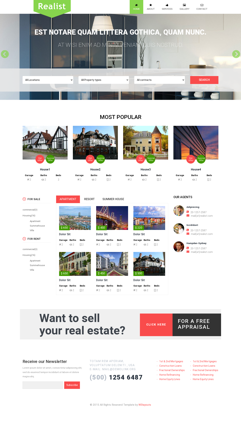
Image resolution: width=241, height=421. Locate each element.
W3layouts (144, 404)
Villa (32, 230)
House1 (45, 169)
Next (235, 54)
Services (167, 8)
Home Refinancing (169, 374)
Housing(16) (29, 215)
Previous (5, 54)
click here (156, 324)
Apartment (35, 221)
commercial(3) (30, 209)
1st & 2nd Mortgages (171, 361)
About (151, 8)
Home (136, 8)
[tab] (68, 199)
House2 (95, 169)
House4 (196, 169)
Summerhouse (37, 225)
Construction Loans (170, 365)
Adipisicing (192, 207)
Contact (201, 8)
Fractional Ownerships (172, 370)
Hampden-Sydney (196, 243)
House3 (146, 169)
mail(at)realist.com (202, 215)
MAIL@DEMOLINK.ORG (119, 369)
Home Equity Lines (169, 379)
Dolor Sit (65, 234)
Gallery (184, 8)
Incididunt (192, 225)
